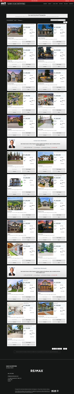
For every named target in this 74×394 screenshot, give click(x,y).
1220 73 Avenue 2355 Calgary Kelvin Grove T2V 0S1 (46, 235)
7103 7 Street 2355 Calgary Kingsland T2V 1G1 (15, 189)
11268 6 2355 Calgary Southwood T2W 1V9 (45, 166)
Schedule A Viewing (46, 147)
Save (28, 43)
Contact (14, 43)
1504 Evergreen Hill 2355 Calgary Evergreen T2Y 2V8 (16, 130)
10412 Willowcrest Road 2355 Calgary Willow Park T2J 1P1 (47, 258)
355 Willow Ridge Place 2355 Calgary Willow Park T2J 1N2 (17, 62)
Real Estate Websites (24, 389)
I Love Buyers (37, 147)
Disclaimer (44, 389)
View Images (28, 41)
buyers (61, 3)
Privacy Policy (40, 389)
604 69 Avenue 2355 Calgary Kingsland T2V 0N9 (15, 258)
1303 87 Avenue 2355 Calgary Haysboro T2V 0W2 (15, 107)
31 (64, 348)
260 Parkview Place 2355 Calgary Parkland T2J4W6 (16, 294)
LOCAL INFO (55, 3)
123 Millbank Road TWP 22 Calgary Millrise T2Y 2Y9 (16, 317)
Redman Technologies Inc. (33, 389)
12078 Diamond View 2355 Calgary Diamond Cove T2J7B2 (47, 212)
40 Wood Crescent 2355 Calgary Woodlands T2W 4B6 (46, 107)
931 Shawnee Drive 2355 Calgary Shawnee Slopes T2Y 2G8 (17, 39)
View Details (14, 41)
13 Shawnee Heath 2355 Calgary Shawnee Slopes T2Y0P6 (17, 84)
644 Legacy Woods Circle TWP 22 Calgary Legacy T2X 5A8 (17, 235)
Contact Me (54, 147)
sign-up (48, 16)
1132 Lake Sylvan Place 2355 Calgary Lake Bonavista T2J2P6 (47, 317)
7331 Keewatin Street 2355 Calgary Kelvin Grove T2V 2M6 (47, 130)
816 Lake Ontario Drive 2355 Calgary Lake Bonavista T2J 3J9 (47, 84)
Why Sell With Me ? (28, 147)
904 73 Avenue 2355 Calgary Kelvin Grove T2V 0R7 (16, 166)
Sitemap (48, 389)
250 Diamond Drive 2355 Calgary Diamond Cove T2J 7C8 (47, 189)
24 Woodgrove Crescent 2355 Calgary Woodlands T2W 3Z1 (17, 212)
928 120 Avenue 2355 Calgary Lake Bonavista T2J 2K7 (46, 62)
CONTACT (71, 3)
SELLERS (66, 3)
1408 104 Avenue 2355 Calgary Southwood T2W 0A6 (16, 340)
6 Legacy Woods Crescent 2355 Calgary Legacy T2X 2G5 (47, 294)
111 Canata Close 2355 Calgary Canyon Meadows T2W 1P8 (47, 39)
